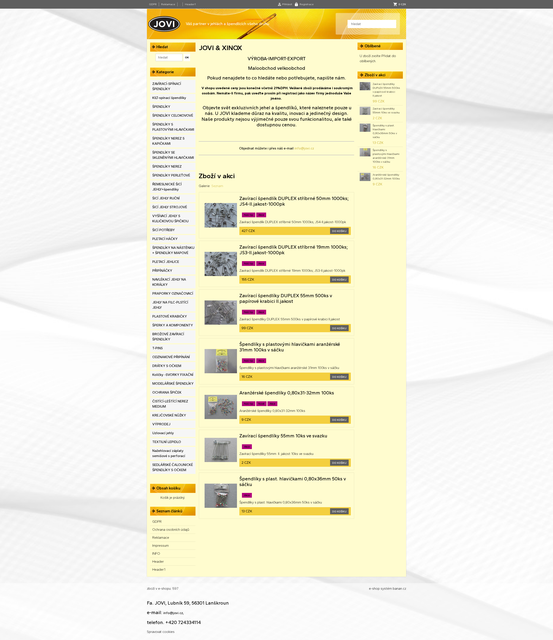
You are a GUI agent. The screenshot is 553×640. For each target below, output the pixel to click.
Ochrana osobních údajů (170, 529)
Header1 (190, 4)
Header (158, 561)
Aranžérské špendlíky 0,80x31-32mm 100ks (386, 176)
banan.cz (399, 588)
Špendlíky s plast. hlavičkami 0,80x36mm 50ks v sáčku (385, 131)
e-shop (374, 588)
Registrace (307, 4)
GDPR (153, 4)
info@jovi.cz (304, 148)
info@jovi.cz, (173, 613)
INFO (156, 553)
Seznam (217, 186)
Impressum (160, 545)
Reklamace (168, 4)
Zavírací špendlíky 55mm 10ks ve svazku (386, 110)
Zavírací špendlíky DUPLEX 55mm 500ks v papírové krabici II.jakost (386, 90)
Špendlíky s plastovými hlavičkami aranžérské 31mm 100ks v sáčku (386, 156)
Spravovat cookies (161, 632)
